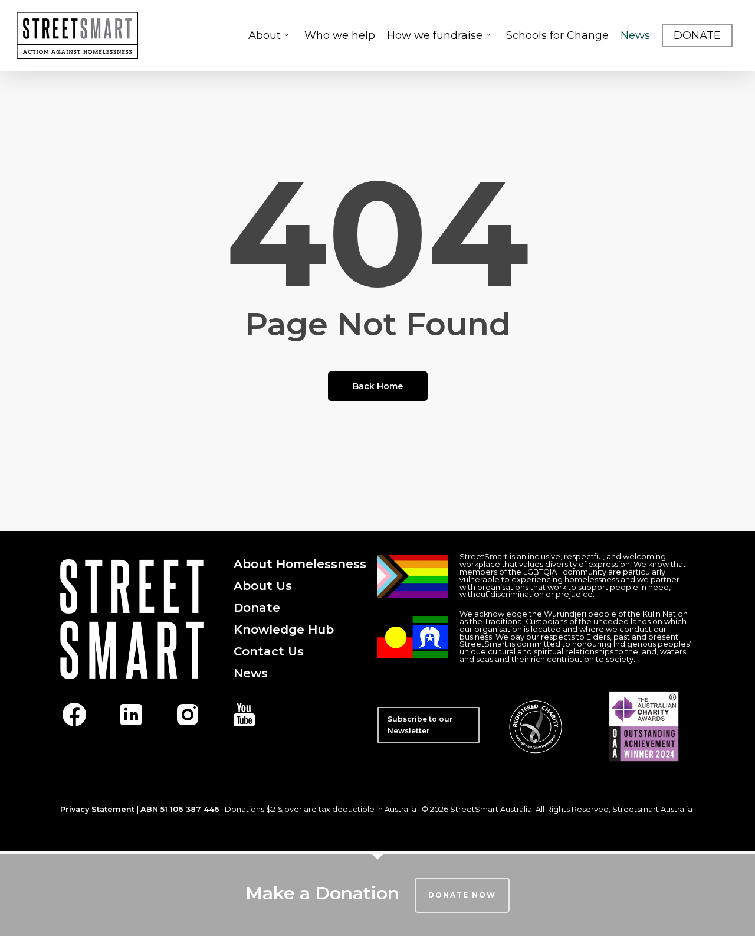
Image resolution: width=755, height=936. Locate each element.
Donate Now (462, 895)
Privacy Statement (97, 809)
